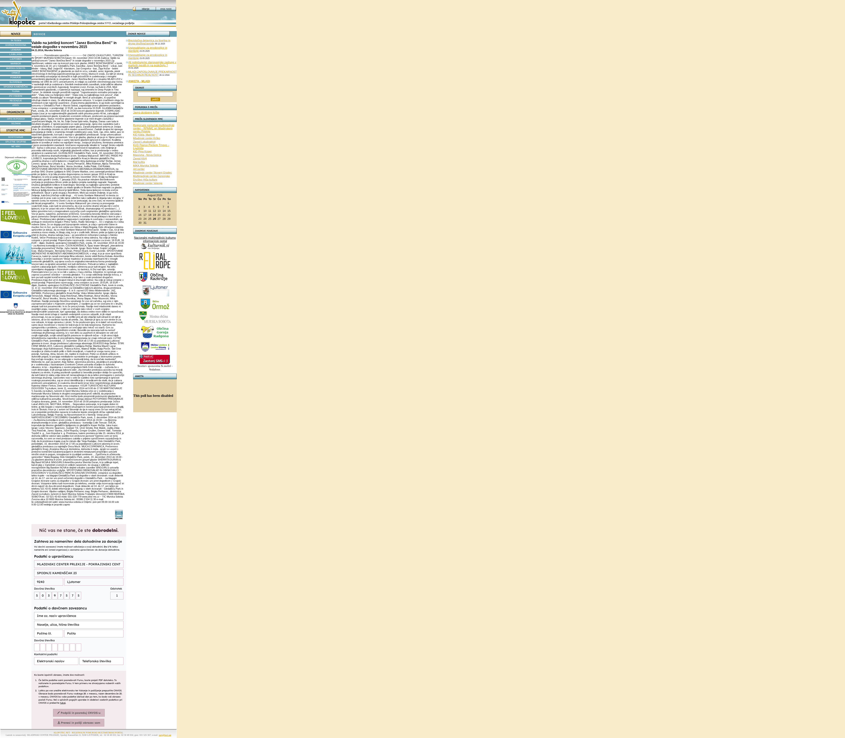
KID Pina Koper (142, 151)
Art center (139, 169)
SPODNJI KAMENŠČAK (16, 86)
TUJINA (16, 91)
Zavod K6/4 (140, 158)
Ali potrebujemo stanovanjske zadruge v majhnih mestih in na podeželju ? (152, 64)
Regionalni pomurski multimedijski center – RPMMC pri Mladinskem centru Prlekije (153, 128)
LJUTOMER (16, 59)
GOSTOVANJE (15, 137)
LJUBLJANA (15, 54)
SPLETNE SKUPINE (15, 142)
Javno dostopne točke (146, 112)
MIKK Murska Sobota (145, 165)
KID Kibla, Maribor (144, 134)
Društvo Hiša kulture (145, 179)
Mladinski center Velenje (147, 183)
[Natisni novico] (119, 518)
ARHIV (15, 105)
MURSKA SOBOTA (15, 68)
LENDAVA (16, 49)
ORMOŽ (16, 73)
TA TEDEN (16, 40)
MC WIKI (15, 146)
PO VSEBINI (15, 96)
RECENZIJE (16, 100)
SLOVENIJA (15, 82)
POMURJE (15, 77)
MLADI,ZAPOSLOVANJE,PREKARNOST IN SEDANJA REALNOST (152, 73)
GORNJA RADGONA (15, 45)
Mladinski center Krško (146, 138)
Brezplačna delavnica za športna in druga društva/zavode (149, 42)
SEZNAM (15, 123)
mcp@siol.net (165, 735)
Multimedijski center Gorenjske (151, 176)
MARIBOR (16, 63)
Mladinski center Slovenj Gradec (152, 172)
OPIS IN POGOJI (16, 119)
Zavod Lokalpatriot (144, 141)
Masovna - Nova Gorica (147, 155)
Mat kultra (139, 162)
